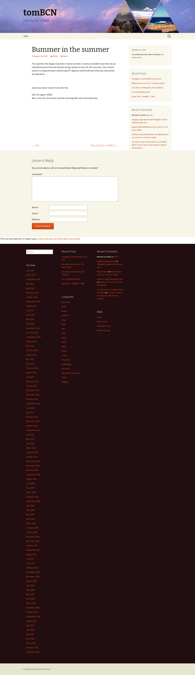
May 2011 (30, 412)
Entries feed (102, 321)
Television (66, 368)
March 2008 (31, 523)
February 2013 (32, 368)
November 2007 (33, 541)
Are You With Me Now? (141, 92)
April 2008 (30, 519)
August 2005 (31, 621)
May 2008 (30, 514)
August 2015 (31, 306)
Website (36, 219)
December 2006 (33, 572)
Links (64, 342)
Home (64, 337)
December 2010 (33, 421)
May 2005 (30, 634)
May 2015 (30, 319)
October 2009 (32, 470)
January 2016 (31, 297)
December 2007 (33, 536)
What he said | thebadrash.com (145, 134)
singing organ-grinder (141, 119)
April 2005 (30, 638)
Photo (55, 56)
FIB (35, 145)
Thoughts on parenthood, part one (146, 78)
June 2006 (30, 590)
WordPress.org (103, 330)
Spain (65, 56)
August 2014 (31, 341)
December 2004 (33, 652)
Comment (37, 174)
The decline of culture (71, 373)
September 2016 (33, 279)
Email (35, 213)
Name (35, 207)
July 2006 (30, 585)
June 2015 (30, 315)
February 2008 (32, 527)
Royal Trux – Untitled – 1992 (143, 96)
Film (63, 328)
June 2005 (30, 629)
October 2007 (32, 545)
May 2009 (30, 488)
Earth (64, 324)
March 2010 (31, 448)
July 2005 (30, 625)
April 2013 (30, 363)
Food (64, 333)
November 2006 (33, 576)
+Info (25, 36)
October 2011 (32, 399)
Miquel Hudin (137, 127)
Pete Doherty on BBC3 (104, 145)
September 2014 (33, 337)
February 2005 (32, 647)
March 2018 (31, 275)
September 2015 (33, 301)
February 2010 (32, 452)
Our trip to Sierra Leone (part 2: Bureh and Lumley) (109, 295)
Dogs (64, 320)
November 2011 (33, 394)
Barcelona (66, 302)
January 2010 (31, 456)
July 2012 (30, 377)
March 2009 (31, 492)
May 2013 (30, 359)
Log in (99, 317)
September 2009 (33, 474)
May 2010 (30, 439)
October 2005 (32, 612)
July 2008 (30, 505)
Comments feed (104, 326)
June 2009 (30, 483)
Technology (66, 364)
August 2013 (31, 354)
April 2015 (30, 323)
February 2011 (32, 417)
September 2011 (33, 403)
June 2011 (30, 408)
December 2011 (33, 390)
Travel (64, 377)
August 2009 (31, 479)
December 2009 (33, 461)
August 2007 (31, 554)
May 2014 (30, 346)
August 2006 (31, 581)
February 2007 (32, 567)
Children (65, 315)
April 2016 (30, 288)
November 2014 (33, 328)
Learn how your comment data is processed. (59, 238)
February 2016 (32, 292)
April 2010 (30, 443)
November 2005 (33, 607)
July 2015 (30, 310)
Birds (64, 306)
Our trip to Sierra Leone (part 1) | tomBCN (149, 142)
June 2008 (30, 510)
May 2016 (30, 283)
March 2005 (31, 643)
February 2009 (32, 496)
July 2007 (30, 559)
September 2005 (33, 616)
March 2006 (31, 603)
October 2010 (32, 425)
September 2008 (33, 501)
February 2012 (32, 381)
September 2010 (33, 430)
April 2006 (30, 598)
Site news (66, 359)
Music (64, 346)
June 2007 (30, 563)
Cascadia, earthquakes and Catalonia (147, 87)
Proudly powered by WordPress (37, 669)
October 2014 (32, 332)
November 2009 (33, 465)
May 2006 (30, 594)
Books (64, 311)
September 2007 (33, 550)
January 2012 (31, 386)
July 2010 (30, 434)
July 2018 (30, 270)
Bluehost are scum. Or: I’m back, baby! (148, 83)
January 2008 (31, 532)
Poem (64, 355)
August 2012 (31, 372)
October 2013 (32, 350)
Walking (65, 382)
